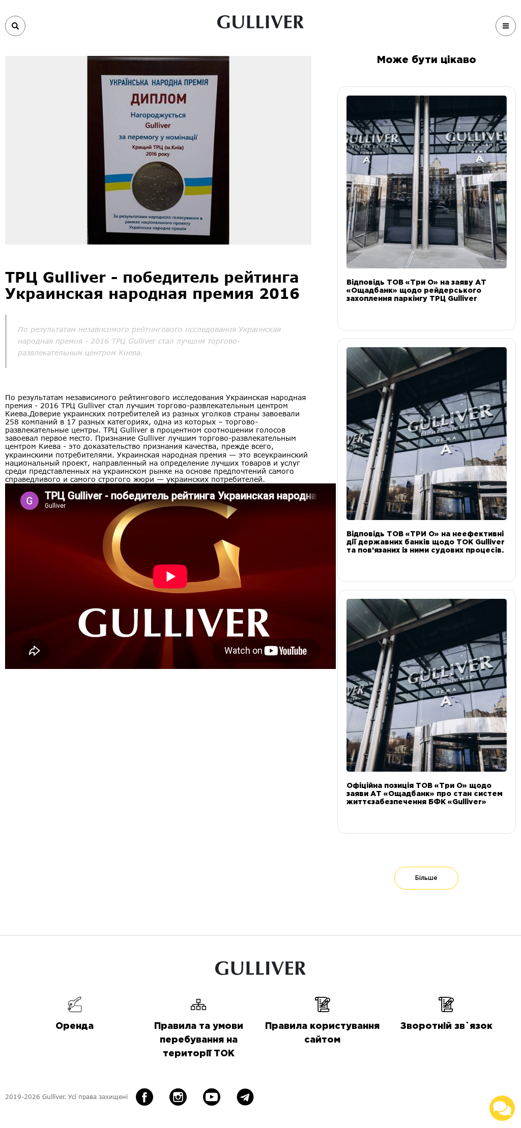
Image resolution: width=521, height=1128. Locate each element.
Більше (426, 878)
